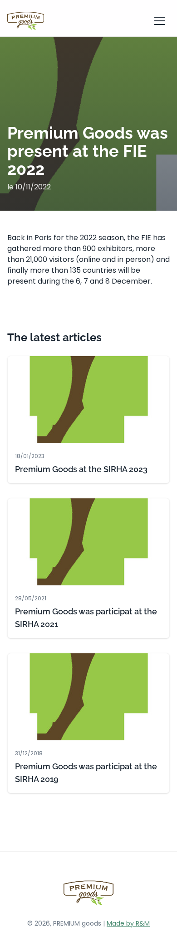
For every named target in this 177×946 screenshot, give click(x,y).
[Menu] (160, 21)
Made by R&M (128, 923)
